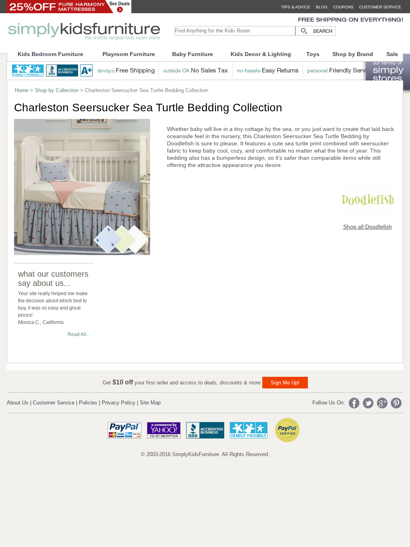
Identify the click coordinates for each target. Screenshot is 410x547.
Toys (313, 54)
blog (322, 7)
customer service (380, 7)
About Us (17, 403)
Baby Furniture (192, 54)
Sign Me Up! (285, 383)
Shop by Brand (352, 54)
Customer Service (53, 403)
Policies (88, 403)
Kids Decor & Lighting (261, 54)
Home (21, 90)
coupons (343, 7)
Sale (392, 54)
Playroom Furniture (128, 54)
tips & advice (295, 7)
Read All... (79, 334)
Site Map (150, 403)
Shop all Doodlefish (367, 226)
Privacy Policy (118, 403)
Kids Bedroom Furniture (50, 54)
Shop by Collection (56, 90)
